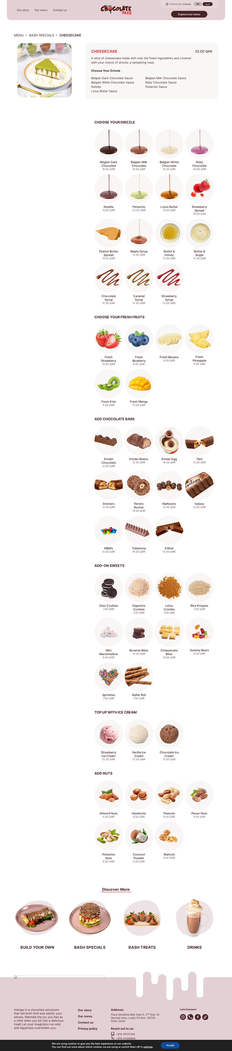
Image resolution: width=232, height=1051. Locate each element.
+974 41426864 (125, 1038)
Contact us (60, 10)
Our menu (41, 10)
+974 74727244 (125, 1034)
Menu (19, 35)
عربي (207, 4)
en (197, 4)
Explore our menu (189, 14)
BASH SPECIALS (41, 35)
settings (148, 1047)
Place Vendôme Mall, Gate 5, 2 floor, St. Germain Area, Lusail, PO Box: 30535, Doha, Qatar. (135, 1017)
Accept (170, 1045)
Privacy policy (87, 1028)
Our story (23, 10)
